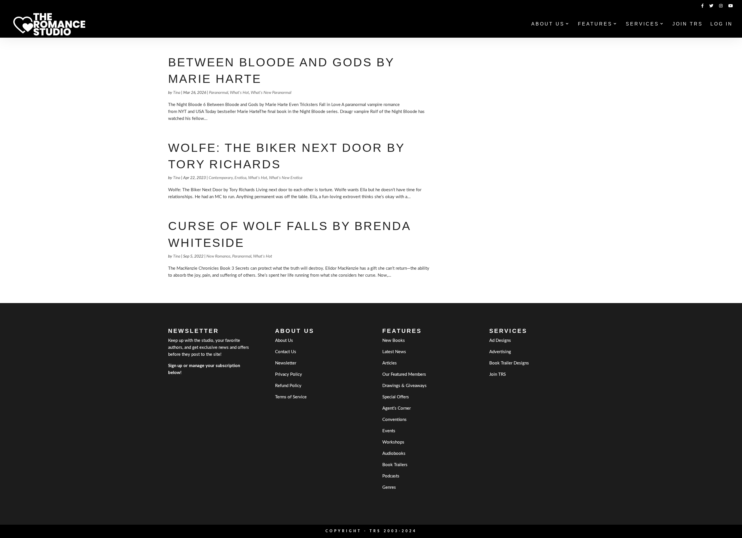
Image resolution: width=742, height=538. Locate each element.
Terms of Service (291, 397)
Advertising (500, 352)
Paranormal (218, 93)
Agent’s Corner (396, 408)
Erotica (240, 178)
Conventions (394, 419)
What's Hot (239, 93)
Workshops (393, 442)
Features (595, 24)
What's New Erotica (285, 178)
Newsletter (285, 363)
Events (388, 431)
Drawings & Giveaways (404, 386)
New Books (393, 340)
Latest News (394, 352)
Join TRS (687, 24)
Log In (721, 24)
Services (642, 24)
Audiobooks (393, 453)
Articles (389, 363)
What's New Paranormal (271, 93)
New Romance (218, 256)
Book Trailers (395, 465)
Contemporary (221, 178)
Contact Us (285, 352)
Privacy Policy (288, 374)
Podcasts (390, 476)
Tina (176, 93)
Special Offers (395, 397)
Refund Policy (288, 386)
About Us (548, 24)
